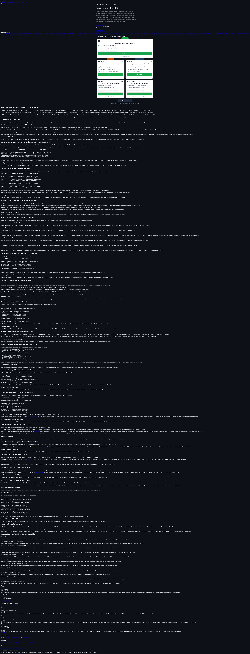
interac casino (37, 431)
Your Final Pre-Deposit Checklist (156, 34)
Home (2, 2)
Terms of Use (9, 642)
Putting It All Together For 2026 (171, 34)
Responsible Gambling (15, 637)
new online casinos (35, 446)
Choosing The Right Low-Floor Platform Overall (36, 34)
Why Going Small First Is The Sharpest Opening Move (107, 33)
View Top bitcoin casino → (101, 25)
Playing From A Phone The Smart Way (99, 34)
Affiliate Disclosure (16, 642)
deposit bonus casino (39, 472)
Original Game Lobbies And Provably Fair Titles (217, 33)
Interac (12, 2)
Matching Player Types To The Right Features (57, 34)
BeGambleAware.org (136, 103)
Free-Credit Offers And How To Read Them (118, 34)
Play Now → (125, 53)
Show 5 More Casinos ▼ (125, 100)
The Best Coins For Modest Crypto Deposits (85, 33)
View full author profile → (6, 600)
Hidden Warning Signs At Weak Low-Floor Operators (195, 33)
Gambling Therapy (25, 637)
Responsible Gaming (31, 642)
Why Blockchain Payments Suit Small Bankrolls (35, 33)
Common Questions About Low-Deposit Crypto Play (189, 34)
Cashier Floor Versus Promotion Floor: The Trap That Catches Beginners (61, 33)
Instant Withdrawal (7, 2)
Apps (18, 2)
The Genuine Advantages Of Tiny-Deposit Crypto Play (152, 33)
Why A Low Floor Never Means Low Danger (138, 34)
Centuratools (3, 1)
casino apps (29, 459)
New (15, 2)
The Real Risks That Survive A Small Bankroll (174, 33)
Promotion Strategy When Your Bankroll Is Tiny (14, 34)
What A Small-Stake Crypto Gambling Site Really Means (13, 33)
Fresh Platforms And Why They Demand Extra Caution (79, 34)
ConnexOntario (6, 637)
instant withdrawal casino (33, 416)
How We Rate (24, 642)
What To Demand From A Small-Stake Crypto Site (129, 33)
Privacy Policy (4, 642)
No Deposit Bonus (23, 2)
